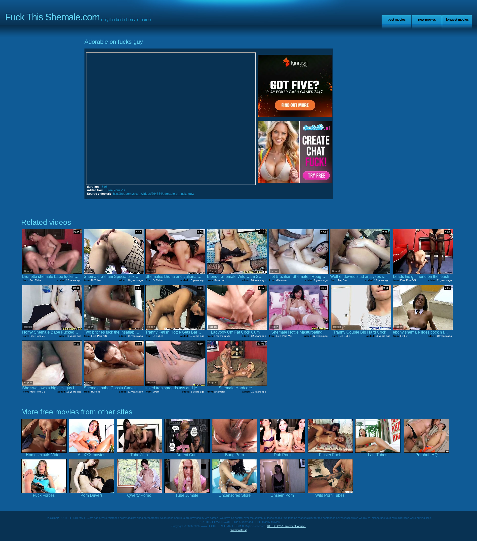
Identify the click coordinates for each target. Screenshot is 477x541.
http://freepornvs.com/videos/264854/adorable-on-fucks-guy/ (153, 194)
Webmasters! (239, 530)
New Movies (427, 19)
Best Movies (396, 19)
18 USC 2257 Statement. (282, 526)
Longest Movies (457, 19)
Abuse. (301, 526)
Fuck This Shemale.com (52, 17)
